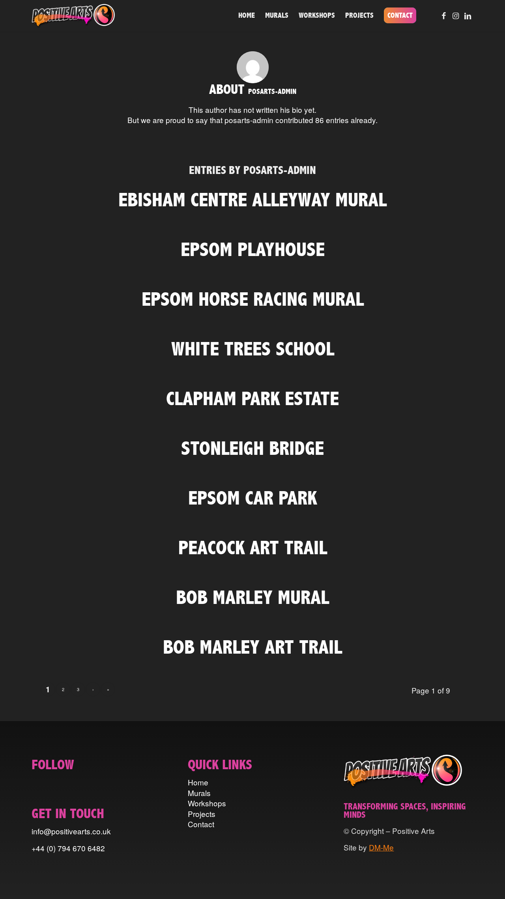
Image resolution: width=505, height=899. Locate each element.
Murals (199, 792)
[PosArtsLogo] (73, 16)
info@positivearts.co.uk (71, 831)
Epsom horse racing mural (253, 299)
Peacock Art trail (252, 547)
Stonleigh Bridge (252, 448)
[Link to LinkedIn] (467, 15)
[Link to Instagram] (456, 15)
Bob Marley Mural (252, 597)
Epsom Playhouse (253, 249)
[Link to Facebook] (444, 15)
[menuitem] (246, 16)
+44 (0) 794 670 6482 (68, 848)
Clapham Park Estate (252, 398)
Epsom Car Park (252, 498)
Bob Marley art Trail (252, 647)
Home (198, 782)
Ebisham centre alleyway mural (252, 199)
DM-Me (381, 847)
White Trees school (252, 349)
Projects (201, 813)
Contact (201, 824)
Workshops (207, 803)
